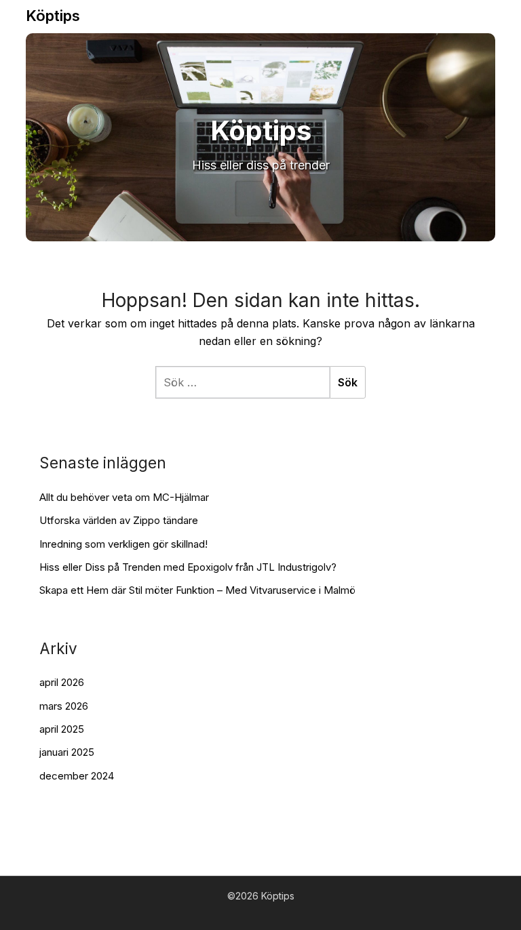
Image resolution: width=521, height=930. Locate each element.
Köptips (53, 15)
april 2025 (61, 729)
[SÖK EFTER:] (242, 382)
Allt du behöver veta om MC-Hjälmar (124, 497)
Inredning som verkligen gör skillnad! (123, 544)
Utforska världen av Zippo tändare (118, 520)
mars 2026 (63, 706)
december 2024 (76, 775)
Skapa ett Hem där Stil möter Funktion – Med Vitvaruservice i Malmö (197, 590)
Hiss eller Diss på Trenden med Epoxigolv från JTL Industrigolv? (187, 567)
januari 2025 (66, 752)
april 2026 (61, 682)
